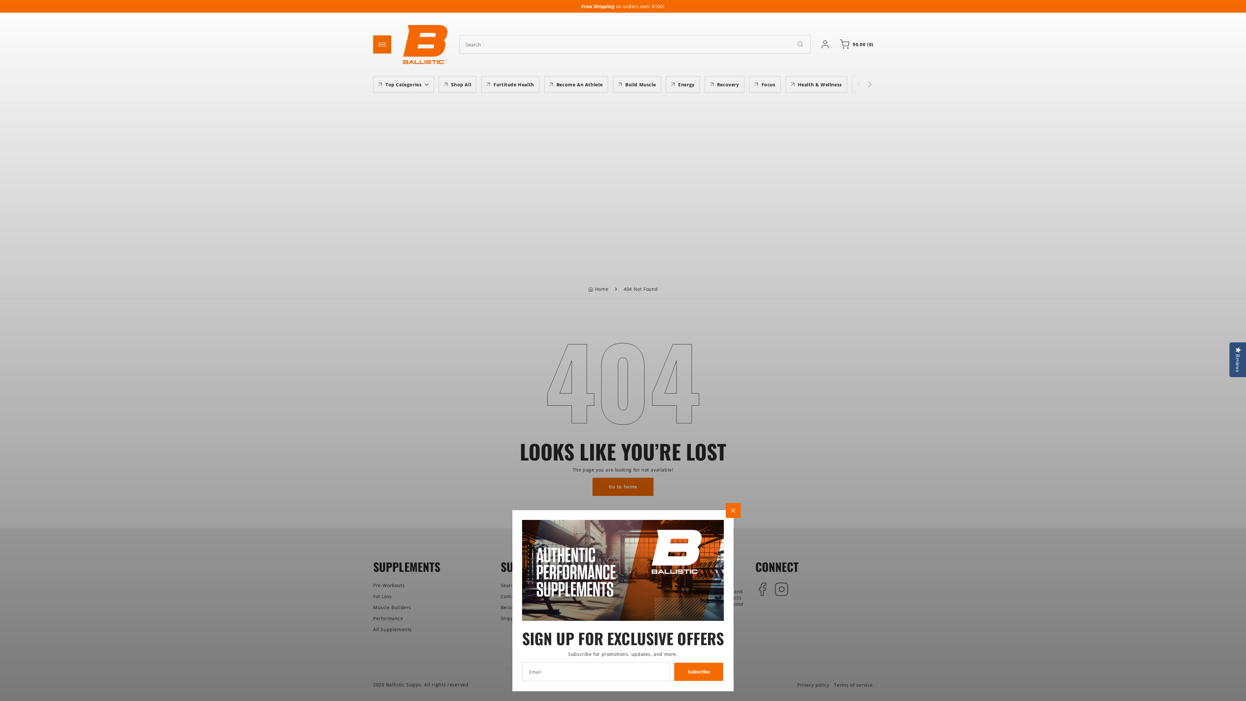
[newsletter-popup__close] (733, 510)
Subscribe (699, 672)
